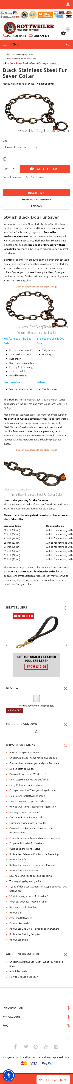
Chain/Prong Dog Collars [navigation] (23, 54)
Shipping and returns (36, 199)
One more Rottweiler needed (25, 817)
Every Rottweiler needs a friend (26, 785)
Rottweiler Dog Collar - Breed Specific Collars (34, 928)
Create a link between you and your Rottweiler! (35, 763)
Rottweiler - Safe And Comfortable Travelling (34, 854)
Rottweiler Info (17, 859)
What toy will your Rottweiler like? (28, 901)
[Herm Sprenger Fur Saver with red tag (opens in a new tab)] (36, 471)
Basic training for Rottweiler (24, 752)
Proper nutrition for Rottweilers (26, 843)
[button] (67, 44)
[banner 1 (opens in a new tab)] (36, 644)
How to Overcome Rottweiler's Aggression (32, 806)
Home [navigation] (7, 54)
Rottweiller (15, 912)
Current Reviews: (12, 177)
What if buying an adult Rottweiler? (28, 896)
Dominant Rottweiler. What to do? (27, 774)
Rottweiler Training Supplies (24, 934)
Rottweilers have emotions (24, 870)
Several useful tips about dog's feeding (30, 875)
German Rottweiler (19, 923)
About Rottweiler (18, 971)
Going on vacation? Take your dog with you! (32, 790)
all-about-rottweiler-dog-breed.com (47, 1057)
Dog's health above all (21, 768)
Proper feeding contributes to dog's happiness (34, 838)
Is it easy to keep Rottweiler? (24, 812)
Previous (6, 644)
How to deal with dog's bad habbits (28, 801)
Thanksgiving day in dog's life (25, 881)
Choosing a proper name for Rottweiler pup (33, 757)
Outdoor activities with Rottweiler (27, 822)
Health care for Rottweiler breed (27, 795)
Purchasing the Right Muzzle (24, 848)
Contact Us (40, 36)
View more (14, 710)
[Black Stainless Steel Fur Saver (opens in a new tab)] (36, 308)
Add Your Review (35, 177)
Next (66, 644)
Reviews (36, 206)
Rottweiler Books (18, 939)
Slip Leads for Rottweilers (23, 907)
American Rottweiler (20, 917)
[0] (63, 34)
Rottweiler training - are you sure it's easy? (32, 865)
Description (36, 192)
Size (5, 140)
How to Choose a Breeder (23, 976)
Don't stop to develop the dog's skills (29, 779)
